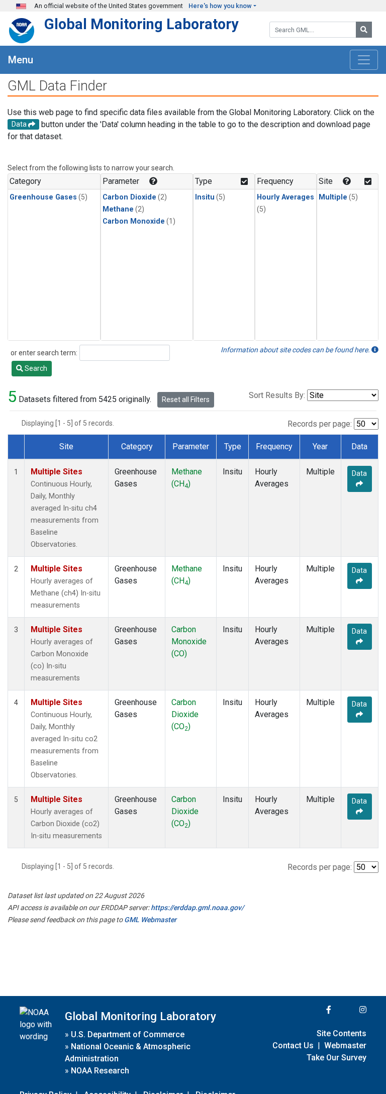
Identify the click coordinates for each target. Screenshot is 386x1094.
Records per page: (319, 424)
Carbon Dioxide (129, 197)
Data (359, 473)
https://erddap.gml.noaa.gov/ (197, 908)
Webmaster (345, 1045)
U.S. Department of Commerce (127, 1034)
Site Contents (341, 1033)
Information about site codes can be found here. (296, 350)
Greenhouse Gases (43, 197)
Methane (118, 209)
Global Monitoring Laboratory (141, 24)
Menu (20, 60)
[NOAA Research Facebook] (315, 1010)
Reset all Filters (186, 399)
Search (35, 368)
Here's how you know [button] (220, 6)
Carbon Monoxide (134, 221)
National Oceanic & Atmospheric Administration (127, 1052)
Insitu (205, 197)
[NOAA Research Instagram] (349, 1010)
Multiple (333, 197)
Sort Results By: (277, 395)
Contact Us (293, 1045)
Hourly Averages (285, 197)
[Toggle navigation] (364, 60)
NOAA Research (100, 1070)
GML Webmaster (150, 920)
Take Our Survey (336, 1057)
